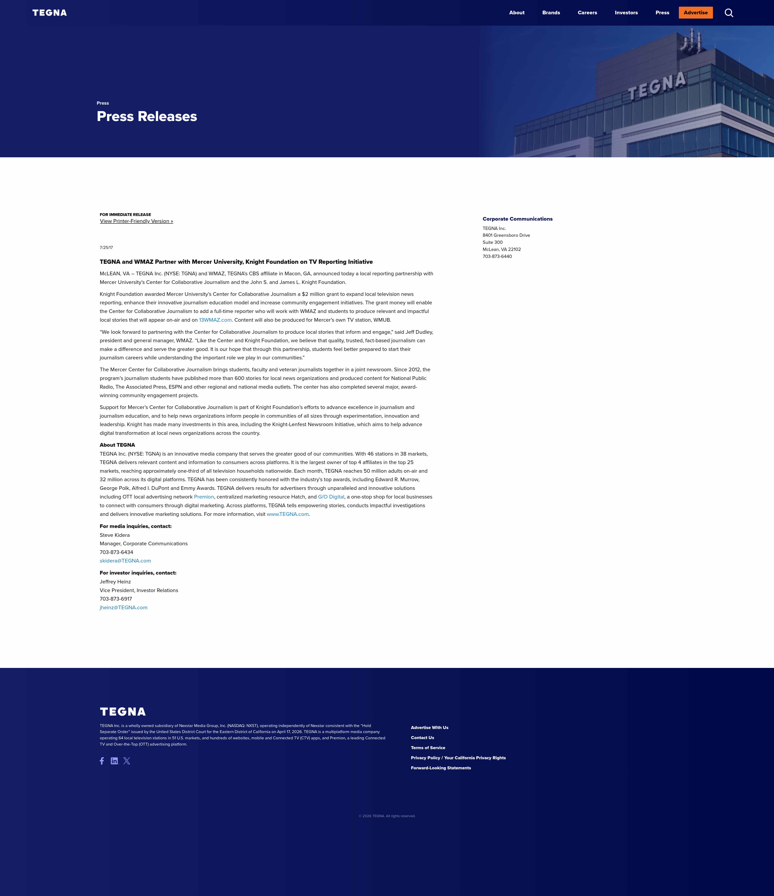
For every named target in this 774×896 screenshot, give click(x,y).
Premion (204, 497)
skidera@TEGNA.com (125, 561)
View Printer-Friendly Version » (136, 221)
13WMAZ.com (215, 320)
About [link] (517, 12)
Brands (551, 12)
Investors (626, 12)
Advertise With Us (429, 727)
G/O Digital (331, 497)
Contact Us (422, 737)
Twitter (130, 761)
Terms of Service (428, 747)
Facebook (105, 761)
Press (662, 12)
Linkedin (116, 761)
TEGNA (140, 712)
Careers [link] (587, 12)
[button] (728, 12)
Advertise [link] (696, 12)
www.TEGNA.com (288, 514)
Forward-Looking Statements (441, 768)
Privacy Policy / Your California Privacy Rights (458, 757)
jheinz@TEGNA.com (124, 607)
